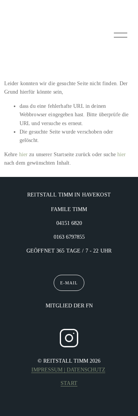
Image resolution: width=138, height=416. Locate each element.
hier (23, 154)
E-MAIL (69, 283)
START (69, 383)
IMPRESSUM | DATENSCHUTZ (68, 370)
